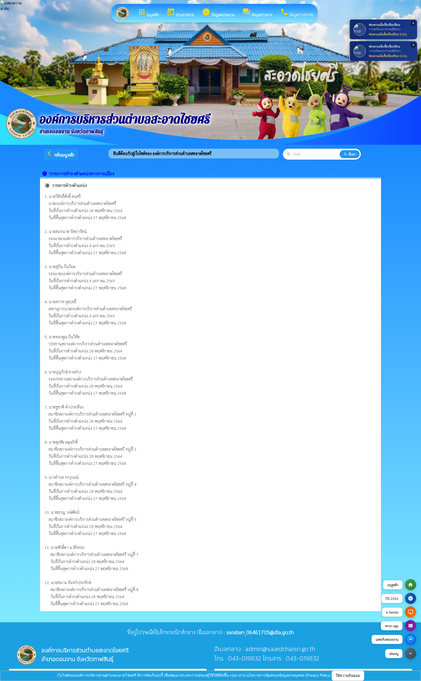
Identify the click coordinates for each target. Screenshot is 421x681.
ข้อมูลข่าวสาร (257, 13)
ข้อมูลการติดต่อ (297, 13)
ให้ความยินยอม (348, 675)
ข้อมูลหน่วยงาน (218, 13)
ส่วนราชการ (180, 13)
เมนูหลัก (148, 13)
